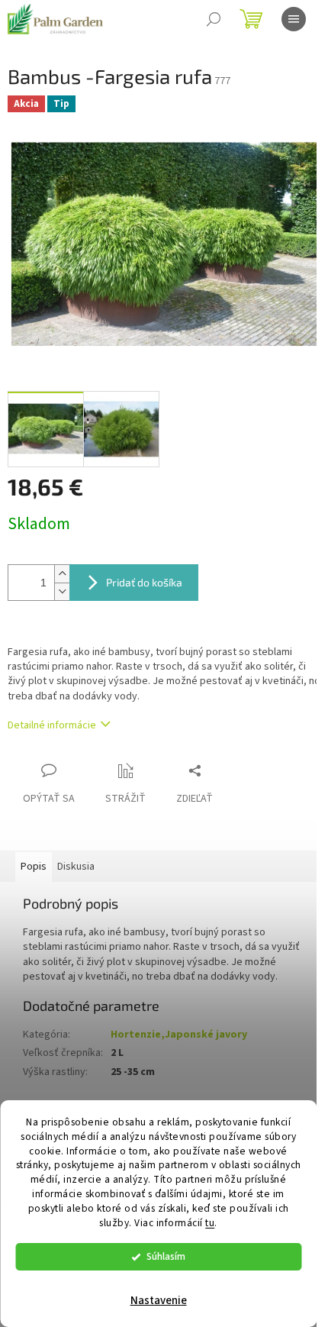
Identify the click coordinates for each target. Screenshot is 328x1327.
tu (209, 1223)
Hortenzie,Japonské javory (179, 1034)
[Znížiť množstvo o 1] (61, 591)
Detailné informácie (52, 725)
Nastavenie (158, 1301)
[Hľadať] (213, 19)
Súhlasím (165, 1256)
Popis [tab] (34, 866)
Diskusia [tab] (76, 866)
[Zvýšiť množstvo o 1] (61, 574)
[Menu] (293, 19)
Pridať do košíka (144, 582)
